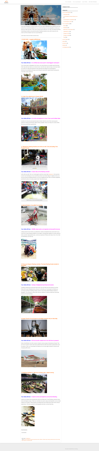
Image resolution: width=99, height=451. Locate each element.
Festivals (65, 27)
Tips (64, 37)
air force (25, 439)
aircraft (28, 439)
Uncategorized (65, 47)
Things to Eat (66, 35)
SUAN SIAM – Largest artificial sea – (31, 39)
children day (45, 439)
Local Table (84, 1)
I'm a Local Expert (66, 12)
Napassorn (51, 174)
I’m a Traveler (68, 1)
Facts (64, 25)
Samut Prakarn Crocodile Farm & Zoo (32, 205)
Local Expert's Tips (67, 21)
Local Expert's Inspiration (68, 19)
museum (24, 440)
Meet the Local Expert (68, 29)
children (41, 439)
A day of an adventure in (32, 96)
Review (64, 45)
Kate (22, 23)
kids (54, 439)
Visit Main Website (93, 1)
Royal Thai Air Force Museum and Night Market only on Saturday (39, 318)
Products (64, 43)
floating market (50, 439)
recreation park (29, 440)
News (63, 41)
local (56, 439)
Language (65, 14)
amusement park (33, 439)
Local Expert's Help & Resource (70, 16)
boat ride (37, 439)
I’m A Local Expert (77, 1)
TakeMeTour (28, 438)
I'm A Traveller (65, 23)
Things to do (66, 33)
